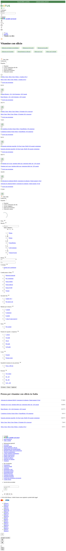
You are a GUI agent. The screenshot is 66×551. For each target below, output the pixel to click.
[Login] (2, 21)
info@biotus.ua (8, 439)
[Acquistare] (2, 89)
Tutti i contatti (7, 440)
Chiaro (8, 387)
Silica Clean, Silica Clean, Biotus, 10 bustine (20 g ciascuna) (16, 114)
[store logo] (5, 6)
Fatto (2, 547)
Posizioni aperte (8, 446)
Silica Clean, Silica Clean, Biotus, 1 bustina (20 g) (13, 79)
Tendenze (6, 460)
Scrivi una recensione (7, 82)
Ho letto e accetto (5, 537)
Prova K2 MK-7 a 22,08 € (23, 1)
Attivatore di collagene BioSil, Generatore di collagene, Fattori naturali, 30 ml (20, 183)
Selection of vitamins (9, 459)
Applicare (14, 387)
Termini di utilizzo (8, 458)
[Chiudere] (2, 534)
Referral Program (8, 473)
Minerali (6, 34)
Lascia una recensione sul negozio (12, 478)
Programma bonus (8, 472)
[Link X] (12, 494)
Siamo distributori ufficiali (10, 447)
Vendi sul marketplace (9, 452)
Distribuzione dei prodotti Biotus (12, 449)
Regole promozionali (9, 455)
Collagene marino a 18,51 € (42, 1)
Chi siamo (6, 444)
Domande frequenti (9, 476)
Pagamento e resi (8, 469)
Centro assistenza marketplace (11, 453)
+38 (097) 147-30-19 (10, 19)
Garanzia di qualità (8, 475)
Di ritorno (3, 387)
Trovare (3, 17)
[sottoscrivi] (5, 489)
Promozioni (7, 465)
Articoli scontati (8, 466)
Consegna (6, 468)
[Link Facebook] (5, 494)
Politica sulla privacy (9, 456)
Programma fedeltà (8, 470)
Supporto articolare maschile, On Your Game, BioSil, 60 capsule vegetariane (20, 149)
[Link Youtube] (9, 494)
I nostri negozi (7, 479)
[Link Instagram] (7, 494)
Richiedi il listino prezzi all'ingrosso (13, 450)
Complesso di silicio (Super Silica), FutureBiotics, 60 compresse (17, 131)
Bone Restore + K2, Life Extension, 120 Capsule (13, 97)
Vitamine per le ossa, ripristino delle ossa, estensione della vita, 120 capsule (20, 166)
